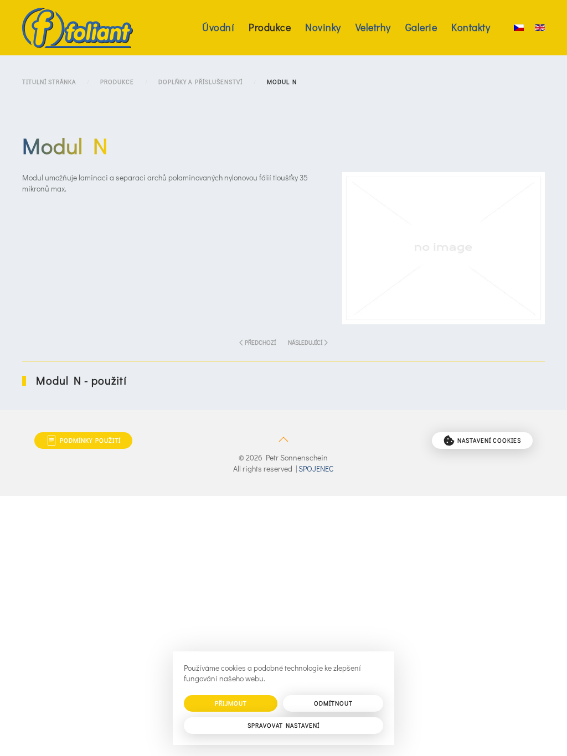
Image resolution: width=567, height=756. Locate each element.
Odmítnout (333, 703)
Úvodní (218, 27)
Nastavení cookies (489, 440)
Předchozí (260, 342)
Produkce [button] (270, 27)
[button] (443, 247)
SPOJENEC (315, 468)
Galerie (421, 27)
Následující (305, 342)
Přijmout (231, 703)
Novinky (323, 27)
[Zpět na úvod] (77, 27)
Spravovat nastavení (283, 725)
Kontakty (470, 27)
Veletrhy (373, 27)
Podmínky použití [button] (90, 440)
